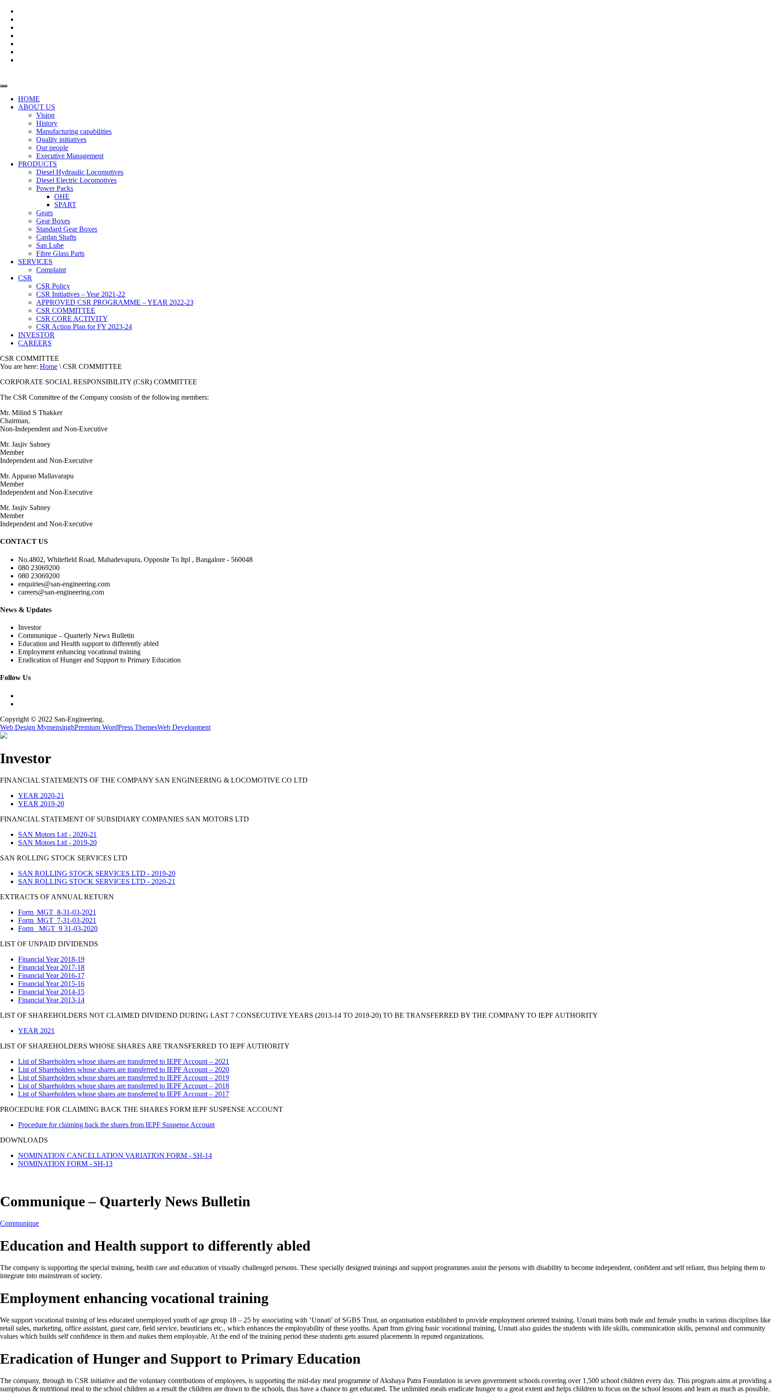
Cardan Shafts (56, 237)
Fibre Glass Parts (60, 253)
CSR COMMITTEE (65, 310)
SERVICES (35, 261)
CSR (25, 278)
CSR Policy (53, 286)
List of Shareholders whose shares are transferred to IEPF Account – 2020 (123, 1069)
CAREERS (35, 343)
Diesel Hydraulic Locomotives (79, 172)
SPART (65, 204)
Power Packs (54, 188)
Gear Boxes (53, 221)
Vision (45, 115)
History (46, 123)
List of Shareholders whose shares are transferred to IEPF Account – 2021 (123, 1061)
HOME (29, 99)
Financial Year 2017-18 (51, 967)
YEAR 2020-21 (41, 795)
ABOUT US (36, 107)
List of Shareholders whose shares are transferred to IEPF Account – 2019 (123, 1077)
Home (48, 366)
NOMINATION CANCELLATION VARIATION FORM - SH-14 (115, 1155)
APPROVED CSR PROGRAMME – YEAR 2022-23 (114, 302)
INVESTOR (36, 335)
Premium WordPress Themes (116, 727)
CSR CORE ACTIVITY (72, 318)
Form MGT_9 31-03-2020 (58, 928)
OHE (62, 196)
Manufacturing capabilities (74, 131)
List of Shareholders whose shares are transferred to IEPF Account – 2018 (123, 1086)
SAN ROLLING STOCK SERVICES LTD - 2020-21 (96, 881)
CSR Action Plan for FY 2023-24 (84, 327)
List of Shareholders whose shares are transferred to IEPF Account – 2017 (123, 1094)
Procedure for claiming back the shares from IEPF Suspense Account (116, 1125)
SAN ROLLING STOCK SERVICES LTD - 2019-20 (96, 873)
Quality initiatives (61, 139)
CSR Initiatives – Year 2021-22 (80, 294)
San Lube (50, 245)
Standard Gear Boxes (66, 229)
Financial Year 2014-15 (51, 992)
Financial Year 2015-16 (51, 983)
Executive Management (70, 156)
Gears (44, 213)
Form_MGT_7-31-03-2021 (57, 920)
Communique (19, 1223)
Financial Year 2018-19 (51, 959)
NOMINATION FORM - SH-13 (65, 1163)
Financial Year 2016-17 (51, 975)
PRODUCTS (37, 164)
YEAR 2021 (36, 1030)
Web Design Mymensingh (37, 727)
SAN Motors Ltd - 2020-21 (57, 834)
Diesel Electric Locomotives (76, 180)
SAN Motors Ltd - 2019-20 (57, 842)
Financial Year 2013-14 (51, 1000)
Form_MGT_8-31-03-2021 (57, 912)
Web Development (184, 727)
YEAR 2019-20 (41, 803)
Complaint (51, 270)
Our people (52, 147)
